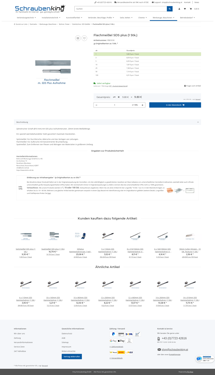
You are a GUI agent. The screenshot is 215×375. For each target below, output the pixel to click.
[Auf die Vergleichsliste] (78, 38)
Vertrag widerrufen (72, 356)
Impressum (66, 347)
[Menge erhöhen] (142, 104)
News (196, 2)
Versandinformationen (23, 342)
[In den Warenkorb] (16, 32)
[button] (179, 8)
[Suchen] (170, 8)
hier (49, 193)
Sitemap (65, 342)
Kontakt (187, 2)
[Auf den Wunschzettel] (84, 38)
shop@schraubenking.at (172, 2)
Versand (197, 99)
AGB (63, 338)
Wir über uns (19, 333)
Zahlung (17, 338)
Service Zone (19, 347)
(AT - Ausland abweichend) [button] (118, 86)
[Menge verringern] (96, 104)
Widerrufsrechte (68, 351)
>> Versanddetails (116, 358)
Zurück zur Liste (21, 24)
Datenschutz (67, 333)
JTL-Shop (190, 372)
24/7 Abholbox (20, 351)
